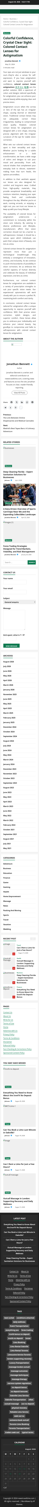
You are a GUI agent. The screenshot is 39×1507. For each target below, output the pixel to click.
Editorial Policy (9, 1045)
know (28, 1338)
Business (7, 33)
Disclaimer (7, 1042)
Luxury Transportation (19, 1363)
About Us (7, 1016)
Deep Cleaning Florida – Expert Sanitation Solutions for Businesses (18, 474)
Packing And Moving (12, 910)
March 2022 (8, 820)
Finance (6, 878)
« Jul (4, 1487)
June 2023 (7, 792)
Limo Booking (19, 1342)
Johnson (7, 480)
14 (24, 1469)
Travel (5, 920)
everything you (12, 1330)
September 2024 (10, 736)
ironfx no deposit (15, 1338)
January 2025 (8, 722)
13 (20, 1469)
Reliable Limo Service (19, 1412)
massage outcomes (19, 1371)
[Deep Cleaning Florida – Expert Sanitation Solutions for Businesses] (19, 458)
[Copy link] (21, 407)
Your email (8, 588)
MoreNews (25, 1501)
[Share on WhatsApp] (27, 402)
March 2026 (8, 685)
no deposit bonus (19, 1387)
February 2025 (9, 718)
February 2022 (9, 825)
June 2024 (7, 750)
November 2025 (10, 694)
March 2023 (8, 806)
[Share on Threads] (16, 407)
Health (6, 892)
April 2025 (7, 708)
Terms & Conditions (11, 1038)
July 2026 (7, 666)
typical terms (27, 1432)
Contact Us (7, 1012)
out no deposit (27, 1404)
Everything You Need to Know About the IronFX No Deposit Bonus (9, 978)
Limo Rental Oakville (19, 1346)
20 (20, 1474)
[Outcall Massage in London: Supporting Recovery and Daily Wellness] (19, 1184)
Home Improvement (12, 896)
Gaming (6, 887)
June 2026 (7, 671)
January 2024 (8, 764)
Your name (8, 578)
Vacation (7, 924)
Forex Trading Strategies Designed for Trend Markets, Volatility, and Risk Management (19, 549)
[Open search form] (35, 11)
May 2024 (7, 755)
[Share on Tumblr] (10, 407)
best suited (9, 1318)
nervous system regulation (19, 1383)
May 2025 (7, 703)
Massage (7, 901)
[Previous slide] (31, 938)
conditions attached (25, 1318)
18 (10, 1474)
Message (7, 608)
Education (7, 873)
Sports (6, 915)
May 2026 (7, 676)
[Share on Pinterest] (32, 402)
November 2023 (10, 773)
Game (5, 882)
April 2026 (7, 680)
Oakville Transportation (15, 1399)
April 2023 (7, 801)
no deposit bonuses (19, 1391)
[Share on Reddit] (5, 407)
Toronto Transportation (19, 1428)
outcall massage (12, 1404)
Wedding (7, 929)
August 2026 (8, 661)
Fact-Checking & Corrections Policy (17, 1049)
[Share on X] (17, 402)
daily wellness (19, 1322)
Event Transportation (19, 1326)
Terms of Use (8, 1023)
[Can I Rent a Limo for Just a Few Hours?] (19, 1150)
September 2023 (10, 783)
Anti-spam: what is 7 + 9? (14, 635)
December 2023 (9, 769)
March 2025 (8, 713)
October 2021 (9, 829)
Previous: (18, 417)
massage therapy (19, 1379)
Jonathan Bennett (12, 61)
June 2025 (7, 699)
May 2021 (7, 848)
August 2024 (8, 741)
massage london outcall (19, 1367)
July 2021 (7, 843)
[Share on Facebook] (11, 402)
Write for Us (8, 1020)
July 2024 (7, 745)
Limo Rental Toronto (19, 1350)
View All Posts (19, 392)
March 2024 (8, 759)
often (31, 1399)
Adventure (7, 864)
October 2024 (9, 731)
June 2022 (7, 811)
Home (5, 1027)
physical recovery (19, 1408)
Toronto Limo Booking (19, 1424)
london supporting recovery (19, 1359)
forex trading (27, 1330)
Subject (6, 598)
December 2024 (9, 727)
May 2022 (7, 815)
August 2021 (8, 839)
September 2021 (10, 834)
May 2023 (7, 797)
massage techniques (19, 1375)
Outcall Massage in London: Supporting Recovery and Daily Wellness (9, 949)
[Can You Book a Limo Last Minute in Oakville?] (19, 1116)
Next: (19, 428)
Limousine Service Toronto (19, 1354)
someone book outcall (19, 1420)
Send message (11, 646)
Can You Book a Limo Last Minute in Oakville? (9, 992)
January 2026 (8, 689)
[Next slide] (34, 938)
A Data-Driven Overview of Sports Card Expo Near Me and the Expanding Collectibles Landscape (19, 512)
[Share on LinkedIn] (22, 402)
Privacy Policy (8, 1034)
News (5, 906)
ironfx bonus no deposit (19, 1334)
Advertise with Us (10, 1031)
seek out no (19, 1416)
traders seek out (12, 1432)
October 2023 (9, 778)
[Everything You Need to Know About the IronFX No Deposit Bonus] (19, 1079)
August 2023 (8, 787)
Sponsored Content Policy (13, 1053)
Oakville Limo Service (19, 1395)
